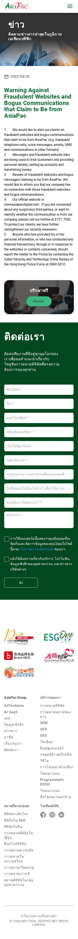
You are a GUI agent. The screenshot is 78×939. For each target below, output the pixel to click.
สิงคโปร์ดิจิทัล (15, 844)
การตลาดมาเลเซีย (18, 850)
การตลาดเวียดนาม (19, 867)
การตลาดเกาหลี (17, 874)
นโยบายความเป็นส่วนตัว (39, 916)
